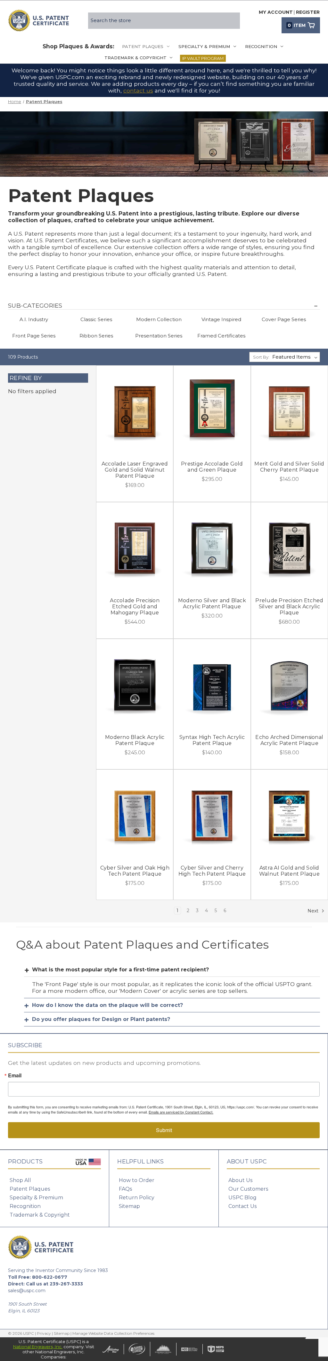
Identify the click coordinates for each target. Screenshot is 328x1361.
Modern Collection (159, 319)
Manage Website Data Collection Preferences (113, 1333)
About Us (240, 1180)
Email (14, 1075)
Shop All (20, 1180)
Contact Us (242, 1206)
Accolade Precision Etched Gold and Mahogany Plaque (135, 606)
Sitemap (129, 1206)
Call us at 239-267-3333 (54, 1284)
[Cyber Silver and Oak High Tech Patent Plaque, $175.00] (135, 815)
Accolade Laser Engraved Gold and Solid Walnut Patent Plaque (135, 470)
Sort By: (261, 357)
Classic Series (96, 319)
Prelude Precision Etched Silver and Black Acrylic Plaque (289, 606)
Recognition (261, 46)
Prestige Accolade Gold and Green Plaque (212, 467)
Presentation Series (158, 336)
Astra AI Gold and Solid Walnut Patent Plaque (289, 871)
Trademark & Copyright (135, 57)
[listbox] (296, 356)
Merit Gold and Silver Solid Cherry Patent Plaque (289, 467)
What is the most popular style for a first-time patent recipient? (120, 970)
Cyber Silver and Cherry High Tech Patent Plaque (212, 871)
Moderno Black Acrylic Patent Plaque (134, 740)
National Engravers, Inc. (37, 1346)
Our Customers (248, 1189)
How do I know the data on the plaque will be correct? (107, 1005)
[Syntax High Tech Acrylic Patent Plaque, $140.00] (212, 685)
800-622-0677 (49, 1277)
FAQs (125, 1189)
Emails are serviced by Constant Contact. (181, 1111)
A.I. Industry (34, 319)
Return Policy (136, 1198)
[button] (164, 306)
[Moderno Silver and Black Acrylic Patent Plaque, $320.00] (212, 548)
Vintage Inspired (221, 319)
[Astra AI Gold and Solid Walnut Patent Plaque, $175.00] (289, 815)
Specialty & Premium (204, 46)
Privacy (44, 1333)
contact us (138, 90)
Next (314, 910)
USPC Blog (242, 1198)
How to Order (136, 1180)
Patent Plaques (142, 46)
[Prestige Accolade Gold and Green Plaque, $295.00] (212, 411)
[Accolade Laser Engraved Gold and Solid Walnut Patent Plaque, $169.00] (135, 411)
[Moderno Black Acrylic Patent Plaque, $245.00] (135, 685)
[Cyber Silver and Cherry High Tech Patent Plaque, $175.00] (212, 815)
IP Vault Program (203, 58)
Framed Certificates (221, 336)
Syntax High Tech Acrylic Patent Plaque (212, 740)
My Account (276, 12)
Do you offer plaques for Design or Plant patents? (101, 1019)
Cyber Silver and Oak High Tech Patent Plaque (134, 871)
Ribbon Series (96, 336)
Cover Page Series (284, 319)
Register (308, 12)
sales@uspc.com (26, 1290)
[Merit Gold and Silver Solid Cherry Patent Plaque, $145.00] (289, 411)
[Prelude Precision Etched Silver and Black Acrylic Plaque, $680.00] (289, 548)
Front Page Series (33, 336)
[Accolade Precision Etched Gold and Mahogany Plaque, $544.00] (135, 548)
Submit (164, 1130)
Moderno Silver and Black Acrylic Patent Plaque (212, 603)
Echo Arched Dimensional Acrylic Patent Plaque (289, 740)
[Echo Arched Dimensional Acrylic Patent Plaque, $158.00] (289, 685)
